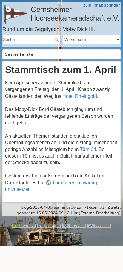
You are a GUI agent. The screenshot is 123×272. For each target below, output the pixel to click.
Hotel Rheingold (79, 96)
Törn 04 (88, 149)
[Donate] (24, 225)
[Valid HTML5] (74, 225)
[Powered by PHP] (49, 225)
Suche (57, 39)
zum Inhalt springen (102, 5)
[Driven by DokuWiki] (61, 231)
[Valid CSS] (99, 225)
